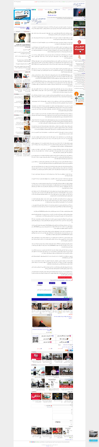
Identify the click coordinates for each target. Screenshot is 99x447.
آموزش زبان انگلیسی (63, 342)
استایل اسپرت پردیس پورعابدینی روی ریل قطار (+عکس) (79, 66)
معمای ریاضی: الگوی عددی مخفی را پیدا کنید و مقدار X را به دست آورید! (80, 82)
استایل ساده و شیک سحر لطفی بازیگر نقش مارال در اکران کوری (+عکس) (79, 71)
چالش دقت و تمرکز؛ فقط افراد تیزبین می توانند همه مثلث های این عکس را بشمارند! (79, 75)
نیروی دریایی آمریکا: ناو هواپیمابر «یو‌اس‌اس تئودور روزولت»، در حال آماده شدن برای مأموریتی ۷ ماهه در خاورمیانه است (22, 68)
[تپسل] (37, 285)
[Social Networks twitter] (65, 297)
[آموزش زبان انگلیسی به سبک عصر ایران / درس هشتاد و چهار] (79, 32)
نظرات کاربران (52, 283)
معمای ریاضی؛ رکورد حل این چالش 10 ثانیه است (79, 87)
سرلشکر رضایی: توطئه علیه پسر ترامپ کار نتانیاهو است (79, 18)
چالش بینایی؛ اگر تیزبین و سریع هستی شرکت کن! (80, 84)
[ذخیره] (56, 9)
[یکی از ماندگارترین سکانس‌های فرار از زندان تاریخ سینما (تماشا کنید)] (41, 321)
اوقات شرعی (69, 1)
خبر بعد (63, 283)
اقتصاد (59, 1)
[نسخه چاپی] (54, 9)
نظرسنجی (74, 1)
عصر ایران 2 (39, 1)
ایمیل (71, 409)
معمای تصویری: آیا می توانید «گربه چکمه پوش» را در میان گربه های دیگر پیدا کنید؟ (79, 78)
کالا (64, 346)
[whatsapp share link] (35, 9)
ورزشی (55, 1)
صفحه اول (84, 1)
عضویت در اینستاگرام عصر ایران (63, 336)
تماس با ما (81, 1)
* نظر (71, 412)
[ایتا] (66, 350)
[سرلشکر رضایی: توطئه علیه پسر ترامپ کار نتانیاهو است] (79, 12)
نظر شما (71, 405)
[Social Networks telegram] (64, 297)
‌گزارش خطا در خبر (40, 9)
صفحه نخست (71, 9)
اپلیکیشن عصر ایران (35, 335)
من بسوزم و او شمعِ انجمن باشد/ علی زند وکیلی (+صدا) (19, 28)
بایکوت (66, 346)
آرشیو (78, 1)
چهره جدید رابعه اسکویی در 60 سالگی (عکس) (80, 62)
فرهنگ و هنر (50, 1)
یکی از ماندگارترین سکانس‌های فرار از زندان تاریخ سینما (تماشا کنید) (42, 327)
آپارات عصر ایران (47, 342)
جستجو (76, 1)
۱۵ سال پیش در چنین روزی (47, 336)
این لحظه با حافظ (63, 339)
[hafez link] (52, 12)
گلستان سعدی (46, 339)
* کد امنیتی (71, 420)
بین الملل (53, 1)
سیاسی (61, 1)
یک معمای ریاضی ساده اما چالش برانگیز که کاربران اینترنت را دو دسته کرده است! (79, 80)
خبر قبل (41, 283)
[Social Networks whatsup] (67, 297)
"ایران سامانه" (47, 445)
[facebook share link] (32, 9)
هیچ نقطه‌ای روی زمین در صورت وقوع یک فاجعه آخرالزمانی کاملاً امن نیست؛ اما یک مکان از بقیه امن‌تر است (22, 46)
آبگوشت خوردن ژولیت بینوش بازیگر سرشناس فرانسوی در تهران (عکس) (80, 64)
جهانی (68, 346)
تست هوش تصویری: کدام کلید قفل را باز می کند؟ (79, 89)
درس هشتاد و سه (82, 38)
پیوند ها (66, 1)
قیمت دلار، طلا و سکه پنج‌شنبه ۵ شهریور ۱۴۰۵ (22, 63)
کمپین (63, 346)
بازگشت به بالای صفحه (68, 439)
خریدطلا (44, 294)
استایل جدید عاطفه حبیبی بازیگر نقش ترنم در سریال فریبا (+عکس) (79, 69)
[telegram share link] (34, 9)
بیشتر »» (75, 7)
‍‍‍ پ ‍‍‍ (58, 9)
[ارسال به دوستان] (55, 9)
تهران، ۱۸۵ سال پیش (26, 49)
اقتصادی (69, 9)
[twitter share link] (31, 9)
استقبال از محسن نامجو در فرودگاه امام (79, 19)
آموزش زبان (36, 1)
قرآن (44, 1)
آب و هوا (72, 1)
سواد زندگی (64, 1)
